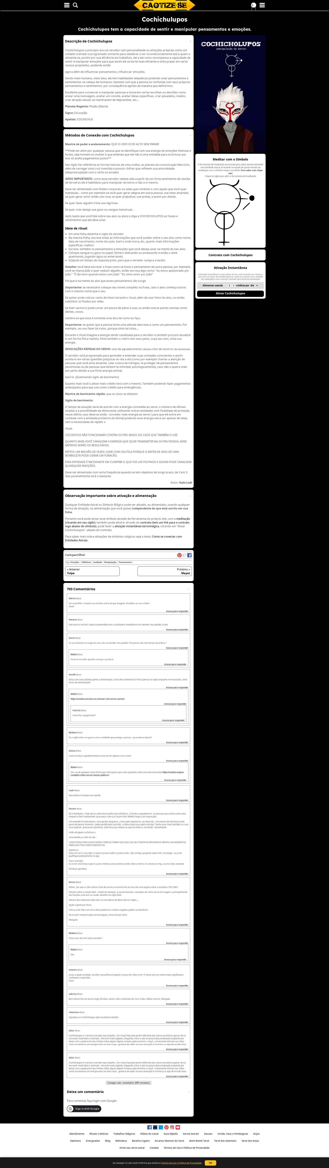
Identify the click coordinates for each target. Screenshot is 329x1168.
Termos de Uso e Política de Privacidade (181, 1162)
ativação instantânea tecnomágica (137, 526)
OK (210, 1163)
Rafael (74, 654)
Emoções (75, 562)
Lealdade (97, 562)
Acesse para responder (177, 611)
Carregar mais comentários (128, 1083)
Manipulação (110, 562)
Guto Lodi (185, 482)
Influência (86, 562)
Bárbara (73, 732)
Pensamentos (125, 562)
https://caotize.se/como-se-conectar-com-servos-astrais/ (98, 698)
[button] (230, 201)
